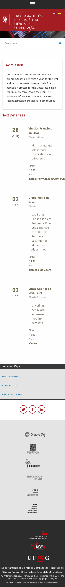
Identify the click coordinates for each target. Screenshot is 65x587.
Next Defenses (10, 376)
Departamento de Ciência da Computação (24, 567)
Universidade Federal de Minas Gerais (42, 572)
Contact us (9, 385)
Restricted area (12, 394)
